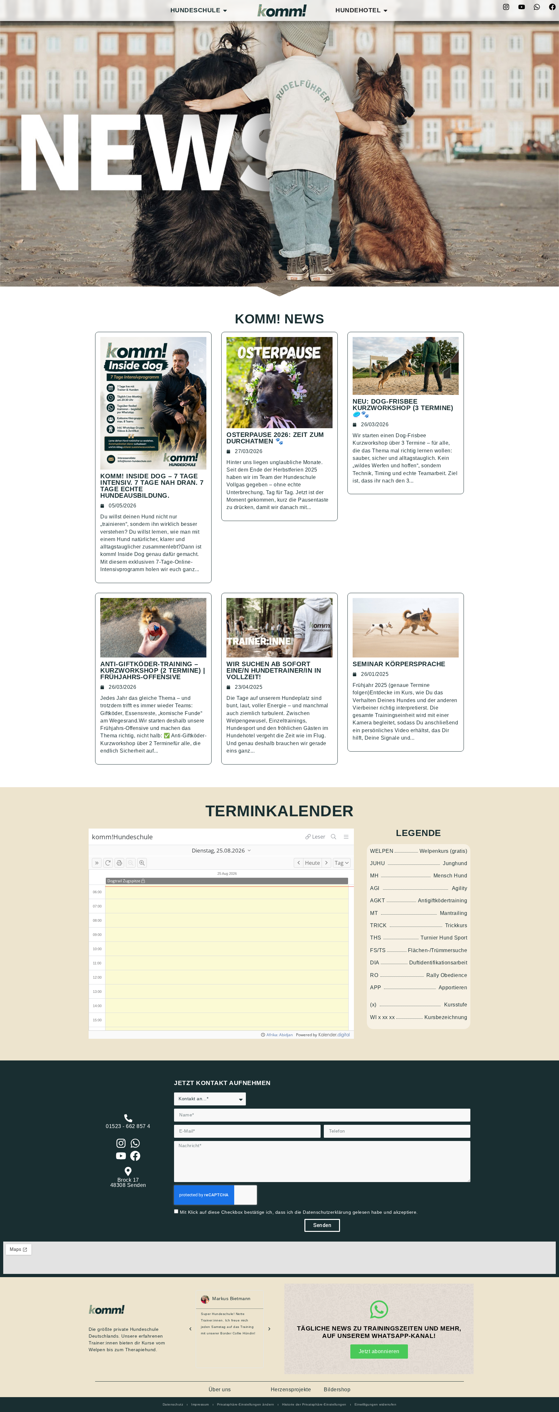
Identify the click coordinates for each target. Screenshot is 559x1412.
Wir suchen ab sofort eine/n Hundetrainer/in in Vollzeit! (273, 670)
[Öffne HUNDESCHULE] (225, 10)
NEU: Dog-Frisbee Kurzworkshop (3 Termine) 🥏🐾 (403, 408)
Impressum (200, 1404)
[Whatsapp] (537, 7)
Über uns (220, 1389)
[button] (190, 1329)
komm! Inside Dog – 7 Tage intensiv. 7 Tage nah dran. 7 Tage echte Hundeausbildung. (151, 485)
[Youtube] (521, 7)
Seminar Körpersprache (399, 664)
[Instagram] (506, 7)
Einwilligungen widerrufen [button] (376, 1404)
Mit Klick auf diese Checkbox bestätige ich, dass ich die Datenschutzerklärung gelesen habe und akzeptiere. (299, 1212)
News (251, 1389)
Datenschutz (173, 1404)
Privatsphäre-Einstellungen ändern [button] (245, 1404)
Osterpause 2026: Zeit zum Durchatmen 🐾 (275, 438)
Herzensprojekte (291, 1389)
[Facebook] (552, 7)
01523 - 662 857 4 (128, 1126)
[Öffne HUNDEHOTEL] (385, 10)
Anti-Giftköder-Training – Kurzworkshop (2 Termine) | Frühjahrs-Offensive (152, 670)
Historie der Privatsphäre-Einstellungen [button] (314, 1404)
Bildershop (337, 1389)
